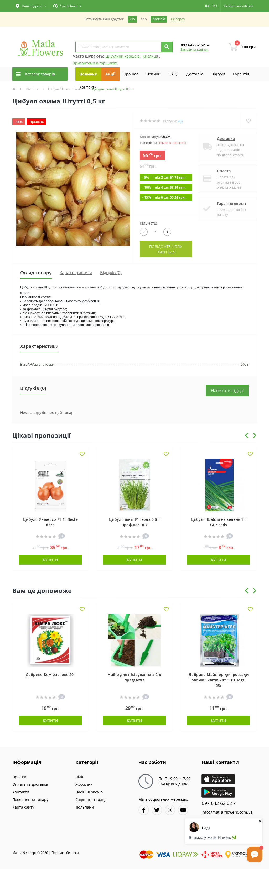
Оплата (224, 170)
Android (159, 19)
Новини (153, 73)
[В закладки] (82, 454)
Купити (50, 559)
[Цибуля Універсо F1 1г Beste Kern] (50, 484)
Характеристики (76, 272)
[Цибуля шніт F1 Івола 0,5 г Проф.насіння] (134, 484)
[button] (31, 6)
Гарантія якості (231, 203)
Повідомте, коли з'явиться (166, 249)
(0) (180, 120)
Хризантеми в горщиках (95, 62)
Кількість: (148, 223)
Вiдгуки (218, 73)
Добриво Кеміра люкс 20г (50, 674)
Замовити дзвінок (194, 49)
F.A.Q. (174, 73)
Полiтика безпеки (65, 852)
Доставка (194, 73)
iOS (132, 19)
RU (215, 6)
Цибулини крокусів (123, 56)
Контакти (88, 87)
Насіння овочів (89, 791)
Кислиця (151, 56)
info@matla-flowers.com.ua (227, 812)
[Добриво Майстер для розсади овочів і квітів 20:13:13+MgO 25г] (218, 639)
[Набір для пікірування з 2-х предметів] (134, 639)
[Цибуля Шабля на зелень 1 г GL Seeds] (218, 484)
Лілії (79, 776)
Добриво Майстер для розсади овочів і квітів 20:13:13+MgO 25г (219, 680)
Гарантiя (241, 73)
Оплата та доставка (30, 784)
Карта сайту (23, 807)
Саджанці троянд (90, 799)
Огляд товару (36, 272)
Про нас (130, 73)
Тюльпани (84, 807)
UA (207, 6)
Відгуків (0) (111, 272)
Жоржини (84, 784)
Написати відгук (227, 390)
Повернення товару (30, 799)
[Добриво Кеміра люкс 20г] (50, 639)
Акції (110, 73)
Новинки (88, 73)
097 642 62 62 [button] (217, 803)
